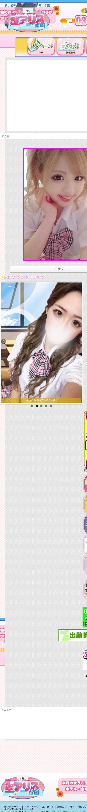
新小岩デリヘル (12, 806)
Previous (4, 342)
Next (79, 342)
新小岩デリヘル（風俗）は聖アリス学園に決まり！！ (33, 21)
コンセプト (48, 806)
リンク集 (29, 809)
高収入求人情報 (12, 809)
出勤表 (60, 806)
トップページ (31, 806)
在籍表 (70, 806)
